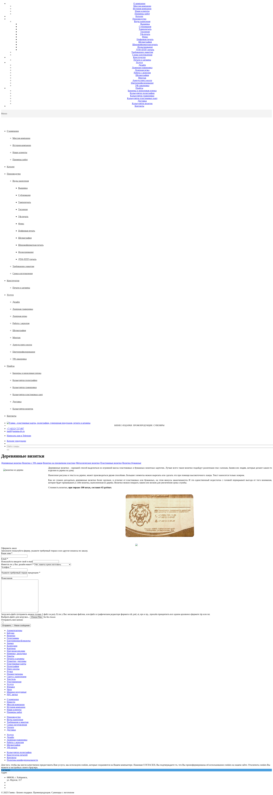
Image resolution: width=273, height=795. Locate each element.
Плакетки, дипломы (16, 661)
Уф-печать (145, 34)
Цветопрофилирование (142, 83)
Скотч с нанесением (16, 676)
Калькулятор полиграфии (142, 93)
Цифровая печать (145, 39)
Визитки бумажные (131, 463)
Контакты (139, 106)
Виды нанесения (142, 21)
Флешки (11, 687)
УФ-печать (12, 747)
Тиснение (145, 31)
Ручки (10, 671)
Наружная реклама (16, 651)
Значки (10, 643)
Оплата (10, 727)
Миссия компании (142, 6)
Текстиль (11, 679)
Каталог (139, 16)
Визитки (11, 635)
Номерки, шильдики (17, 653)
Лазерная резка (142, 70)
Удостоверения (14, 682)
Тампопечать (145, 29)
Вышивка (145, 24)
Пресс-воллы (13, 669)
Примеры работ (142, 14)
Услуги (139, 62)
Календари (12, 646)
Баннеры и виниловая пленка (142, 90)
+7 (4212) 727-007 (15, 428)
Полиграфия (13, 666)
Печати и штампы (142, 60)
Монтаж (142, 78)
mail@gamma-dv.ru (16, 431)
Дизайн (142, 65)
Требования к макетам (142, 52)
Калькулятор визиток (142, 103)
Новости (11, 702)
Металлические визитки (88, 463)
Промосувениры (15, 674)
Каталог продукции (16, 441)
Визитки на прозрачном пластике (59, 463)
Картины (11, 648)
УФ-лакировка (142, 85)
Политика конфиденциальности (22, 760)
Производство (139, 19)
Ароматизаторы (14, 630)
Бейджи (10, 633)
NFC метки (12, 694)
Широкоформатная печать (145, 44)
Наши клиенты (142, 11)
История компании (142, 8)
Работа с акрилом (142, 72)
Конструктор (139, 57)
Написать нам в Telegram (19, 435)
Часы (9, 689)
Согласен (5, 770)
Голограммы (13, 638)
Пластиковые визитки (111, 463)
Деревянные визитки (11, 463)
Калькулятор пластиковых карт (142, 98)
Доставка (142, 101)
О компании (139, 3)
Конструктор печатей (17, 755)
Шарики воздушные (16, 692)
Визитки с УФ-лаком (32, 463)
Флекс (145, 37)
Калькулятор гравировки (142, 96)
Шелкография (145, 42)
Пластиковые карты (16, 664)
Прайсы (139, 88)
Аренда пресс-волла (142, 80)
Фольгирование (145, 47)
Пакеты (10, 656)
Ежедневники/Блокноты (19, 641)
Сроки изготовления (142, 55)
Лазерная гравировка (142, 67)
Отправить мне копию (12, 620)
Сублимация (145, 26)
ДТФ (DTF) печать (145, 49)
